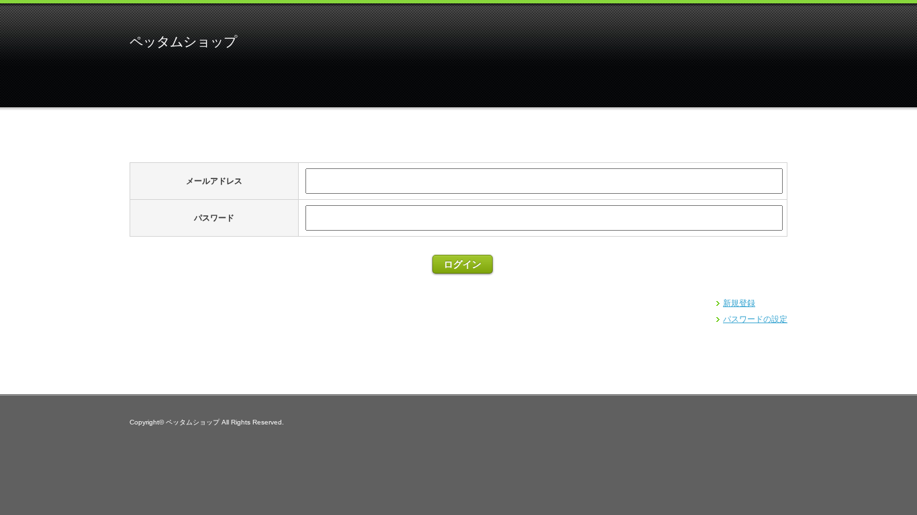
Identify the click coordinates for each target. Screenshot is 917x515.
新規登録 (739, 303)
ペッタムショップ (183, 41)
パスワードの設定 (755, 319)
